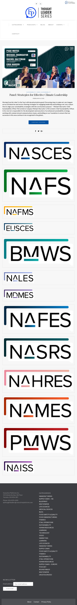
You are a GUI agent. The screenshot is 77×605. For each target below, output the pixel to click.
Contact (15, 34)
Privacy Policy (46, 602)
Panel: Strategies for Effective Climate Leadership (38, 95)
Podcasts (31, 24)
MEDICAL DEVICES (46, 509)
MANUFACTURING (45, 496)
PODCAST (42, 567)
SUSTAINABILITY (31, 92)
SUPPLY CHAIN (44, 548)
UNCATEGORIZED (45, 575)
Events (60, 24)
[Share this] (35, 131)
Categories (17, 24)
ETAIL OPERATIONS (46, 522)
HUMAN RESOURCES (46, 527)
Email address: (8, 584)
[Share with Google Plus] (41, 131)
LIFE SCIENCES (44, 507)
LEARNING (43, 530)
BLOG (41, 512)
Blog (43, 24)
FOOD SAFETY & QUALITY (48, 514)
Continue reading (38, 122)
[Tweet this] (38, 131)
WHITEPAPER (44, 504)
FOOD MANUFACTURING (48, 517)
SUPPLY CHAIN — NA (46, 499)
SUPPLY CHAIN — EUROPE (48, 564)
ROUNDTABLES (44, 569)
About (51, 24)
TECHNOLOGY (44, 533)
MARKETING (43, 538)
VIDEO (38, 92)
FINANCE (42, 520)
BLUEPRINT (43, 501)
